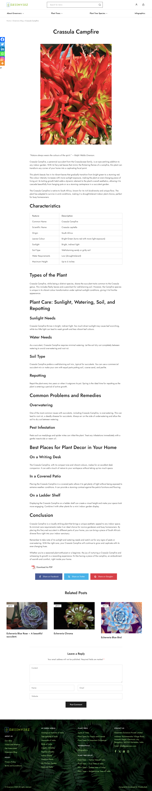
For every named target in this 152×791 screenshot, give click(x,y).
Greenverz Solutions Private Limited (128, 732)
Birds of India (46, 744)
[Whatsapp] (2, 53)
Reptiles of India (47, 751)
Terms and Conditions (13, 765)
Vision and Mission (12, 744)
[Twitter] (2, 44)
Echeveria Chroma (63, 633)
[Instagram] (2, 58)
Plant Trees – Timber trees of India (91, 767)
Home (9, 21)
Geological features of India (52, 732)
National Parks (47, 767)
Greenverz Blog (18, 21)
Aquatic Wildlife (48, 748)
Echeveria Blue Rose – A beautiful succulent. (24, 635)
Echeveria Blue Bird (111, 637)
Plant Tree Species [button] (97, 13)
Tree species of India (49, 736)
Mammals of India (48, 740)
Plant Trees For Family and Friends (91, 736)
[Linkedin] (2, 49)
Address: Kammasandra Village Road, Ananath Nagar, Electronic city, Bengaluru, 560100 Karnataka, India (129, 739)
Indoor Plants (46, 755)
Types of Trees (83, 732)
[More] (2, 63)
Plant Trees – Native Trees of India (91, 759)
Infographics (140, 13)
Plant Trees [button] (55, 13)
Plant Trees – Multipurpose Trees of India (94, 771)
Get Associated (11, 748)
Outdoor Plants (47, 759)
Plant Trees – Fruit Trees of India (91, 763)
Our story (8, 740)
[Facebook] (2, 39)
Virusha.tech (142, 787)
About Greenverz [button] (14, 13)
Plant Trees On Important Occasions (92, 740)
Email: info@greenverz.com (125, 746)
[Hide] (1, 68)
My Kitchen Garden (49, 763)
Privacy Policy (10, 761)
